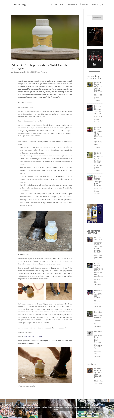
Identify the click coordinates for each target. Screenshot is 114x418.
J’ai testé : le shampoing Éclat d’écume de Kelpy (98, 157)
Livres (100, 384)
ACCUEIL (54, 4)
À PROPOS (84, 4)
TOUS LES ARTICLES (67, 4)
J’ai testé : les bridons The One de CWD (98, 110)
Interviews (98, 258)
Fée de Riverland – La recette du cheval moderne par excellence (98, 269)
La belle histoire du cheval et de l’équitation (98, 373)
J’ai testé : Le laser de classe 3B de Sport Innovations (98, 133)
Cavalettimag (19, 72)
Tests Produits (41, 72)
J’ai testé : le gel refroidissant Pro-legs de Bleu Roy (98, 87)
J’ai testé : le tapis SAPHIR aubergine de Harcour (98, 180)
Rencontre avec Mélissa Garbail (98, 294)
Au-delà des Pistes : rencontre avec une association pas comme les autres (98, 244)
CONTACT (94, 4)
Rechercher (97, 18)
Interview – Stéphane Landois (98, 315)
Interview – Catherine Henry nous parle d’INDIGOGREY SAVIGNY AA (98, 339)
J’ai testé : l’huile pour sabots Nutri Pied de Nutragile (39, 66)
